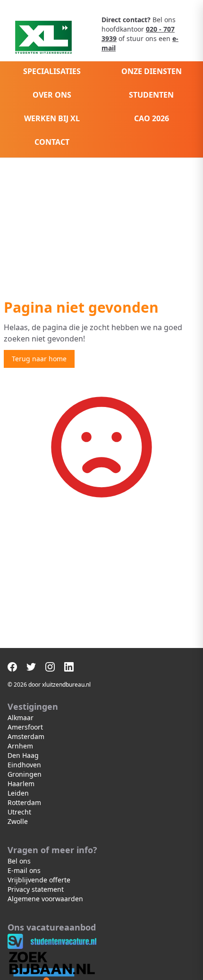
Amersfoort (25, 727)
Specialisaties (52, 71)
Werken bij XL (52, 118)
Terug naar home (39, 358)
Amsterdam (26, 736)
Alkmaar (21, 717)
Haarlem (21, 783)
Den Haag (23, 755)
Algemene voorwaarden (45, 898)
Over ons (52, 95)
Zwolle (18, 821)
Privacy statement (36, 889)
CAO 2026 (151, 118)
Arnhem (20, 745)
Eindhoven (24, 764)
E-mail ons (24, 870)
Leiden (18, 793)
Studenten (151, 95)
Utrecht (19, 811)
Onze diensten (151, 71)
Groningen (25, 774)
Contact (51, 142)
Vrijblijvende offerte (39, 879)
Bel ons (19, 860)
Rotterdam (24, 802)
